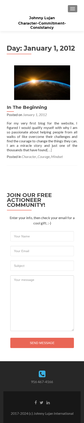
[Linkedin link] (48, 402)
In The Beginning (27, 107)
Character (29, 156)
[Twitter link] (41, 402)
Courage (44, 156)
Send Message (42, 343)
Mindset (57, 156)
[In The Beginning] (42, 82)
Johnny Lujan (42, 18)
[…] (49, 150)
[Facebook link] (35, 402)
